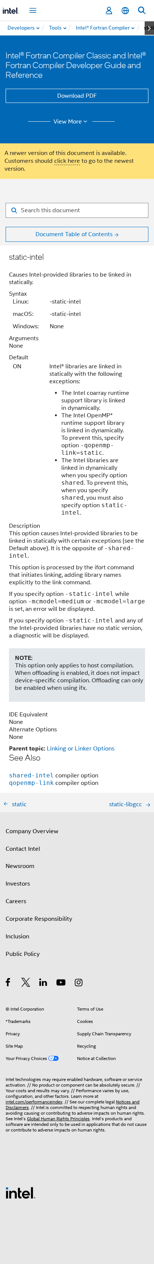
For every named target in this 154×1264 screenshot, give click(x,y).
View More (67, 121)
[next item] (149, 28)
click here (67, 161)
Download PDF (77, 96)
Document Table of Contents (74, 234)
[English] (125, 10)
